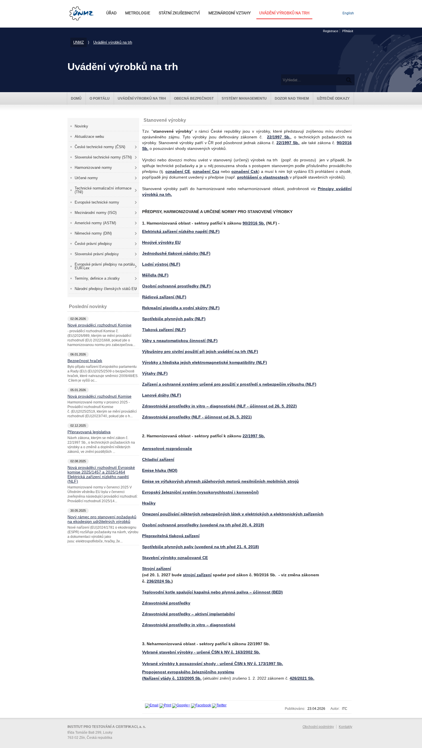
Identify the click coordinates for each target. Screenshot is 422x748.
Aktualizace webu (89, 136)
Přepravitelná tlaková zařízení (171, 536)
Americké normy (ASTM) (95, 223)
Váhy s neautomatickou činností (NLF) (180, 340)
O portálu (100, 98)
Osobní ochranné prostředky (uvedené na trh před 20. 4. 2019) (203, 525)
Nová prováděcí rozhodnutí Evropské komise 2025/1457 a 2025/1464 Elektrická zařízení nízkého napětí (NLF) (101, 474)
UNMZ (78, 42)
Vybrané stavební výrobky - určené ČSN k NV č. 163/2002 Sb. (201, 652)
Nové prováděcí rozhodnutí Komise (99, 325)
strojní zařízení (197, 575)
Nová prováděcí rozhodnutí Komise (99, 396)
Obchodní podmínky (318, 727)
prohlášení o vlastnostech (263, 177)
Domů (76, 98)
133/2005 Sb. (189, 678)
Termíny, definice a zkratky (97, 278)
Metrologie (137, 13)
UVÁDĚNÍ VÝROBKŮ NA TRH (284, 13)
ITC (344, 709)
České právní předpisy (93, 243)
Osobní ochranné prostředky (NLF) (176, 286)
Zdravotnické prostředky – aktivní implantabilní (188, 614)
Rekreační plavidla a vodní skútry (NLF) (181, 308)
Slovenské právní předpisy (97, 254)
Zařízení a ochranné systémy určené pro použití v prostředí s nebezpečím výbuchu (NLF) (229, 384)
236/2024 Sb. (159, 581)
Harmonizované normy (93, 167)
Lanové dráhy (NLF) (161, 395)
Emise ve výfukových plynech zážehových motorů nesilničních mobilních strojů (220, 481)
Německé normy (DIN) (93, 233)
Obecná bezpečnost (194, 98)
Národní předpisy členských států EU (106, 289)
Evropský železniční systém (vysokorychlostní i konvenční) (200, 492)
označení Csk (244, 171)
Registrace (330, 31)
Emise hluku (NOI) (159, 470)
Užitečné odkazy (333, 98)
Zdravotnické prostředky (166, 603)
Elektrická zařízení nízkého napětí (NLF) (181, 231)
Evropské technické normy (97, 202)
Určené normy (86, 178)
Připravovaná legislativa (89, 432)
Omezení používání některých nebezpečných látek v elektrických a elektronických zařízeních (233, 514)
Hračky (149, 503)
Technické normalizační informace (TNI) (103, 190)
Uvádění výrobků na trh (112, 42)
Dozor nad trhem (292, 98)
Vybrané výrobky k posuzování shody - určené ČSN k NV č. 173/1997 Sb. (212, 663)
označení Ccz (206, 171)
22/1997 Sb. (279, 137)
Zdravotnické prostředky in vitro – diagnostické (188, 625)
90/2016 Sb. (254, 223)
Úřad (111, 13)
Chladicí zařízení (158, 459)
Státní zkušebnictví (179, 13)
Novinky (81, 126)
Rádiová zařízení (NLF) (164, 297)
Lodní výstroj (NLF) (161, 264)
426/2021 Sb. (302, 678)
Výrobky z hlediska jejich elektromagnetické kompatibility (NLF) (204, 362)
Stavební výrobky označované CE (175, 557)
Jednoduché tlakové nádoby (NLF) (176, 253)
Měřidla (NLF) (155, 275)
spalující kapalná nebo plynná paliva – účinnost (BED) (212, 592)
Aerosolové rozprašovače (167, 448)
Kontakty (345, 727)
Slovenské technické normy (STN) (103, 157)
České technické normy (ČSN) (100, 147)
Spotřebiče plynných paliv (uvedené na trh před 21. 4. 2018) (200, 546)
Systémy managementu (244, 98)
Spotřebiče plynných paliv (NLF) (174, 318)
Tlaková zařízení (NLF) (164, 329)
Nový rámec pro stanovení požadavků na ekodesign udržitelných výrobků (101, 519)
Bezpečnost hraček (84, 360)
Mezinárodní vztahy (229, 13)
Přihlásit (347, 31)
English (348, 13)
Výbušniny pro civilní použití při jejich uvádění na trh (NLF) (200, 351)
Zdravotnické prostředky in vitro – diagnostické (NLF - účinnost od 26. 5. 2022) (219, 406)
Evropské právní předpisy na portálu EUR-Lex (105, 266)
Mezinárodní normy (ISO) (96, 212)
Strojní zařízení (156, 568)
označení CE (177, 171)
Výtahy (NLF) (155, 373)
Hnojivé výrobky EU (161, 242)
